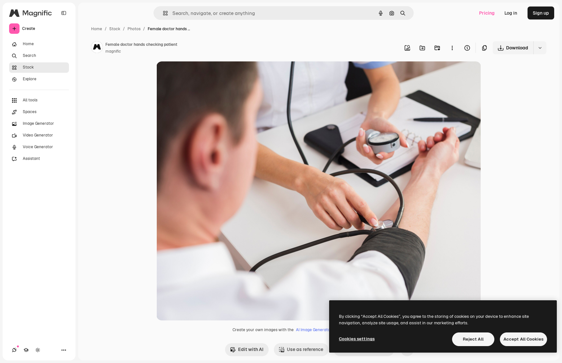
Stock (114, 29)
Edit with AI (250, 349)
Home (96, 29)
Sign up (541, 13)
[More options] (452, 47)
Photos (133, 29)
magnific (113, 51)
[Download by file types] (539, 47)
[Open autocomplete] (163, 13)
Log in (510, 13)
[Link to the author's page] (97, 48)
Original (198, 74)
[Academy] (26, 350)
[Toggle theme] (38, 350)
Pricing (487, 13)
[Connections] (14, 350)
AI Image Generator (314, 329)
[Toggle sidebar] (64, 13)
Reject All (473, 339)
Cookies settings (357, 339)
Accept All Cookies (523, 339)
